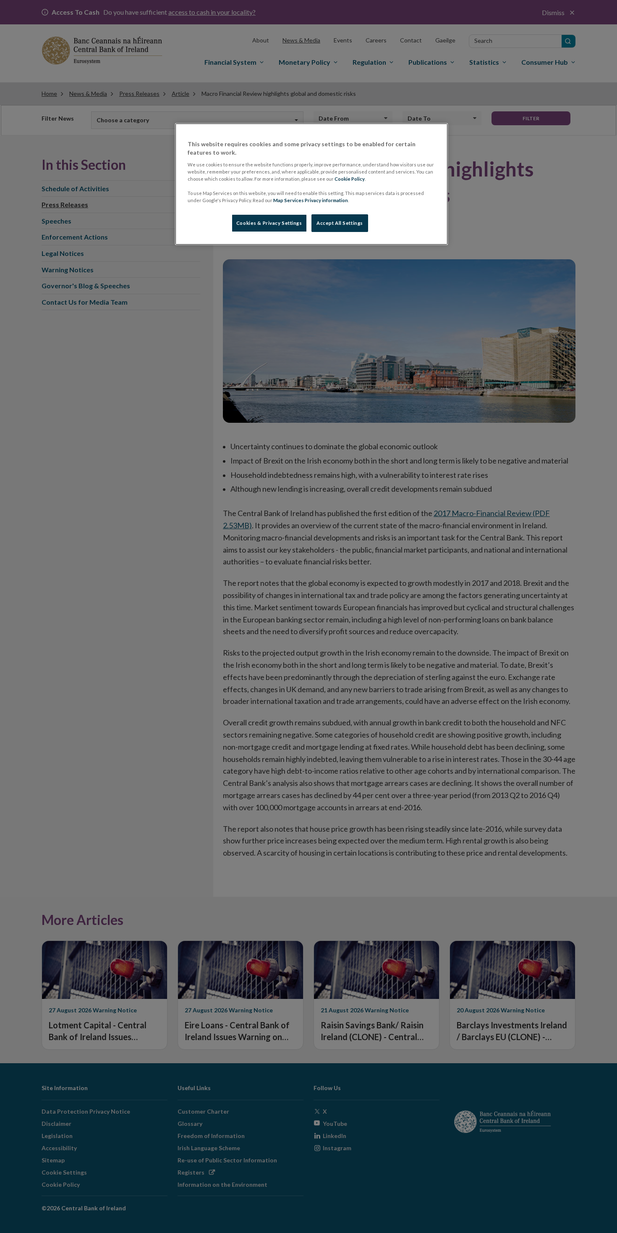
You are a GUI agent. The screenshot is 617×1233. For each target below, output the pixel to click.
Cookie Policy (350, 179)
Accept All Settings (339, 223)
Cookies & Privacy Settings (269, 223)
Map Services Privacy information (310, 200)
